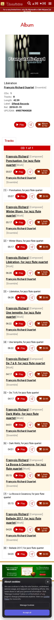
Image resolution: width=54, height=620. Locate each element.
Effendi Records (20, 103)
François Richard (17, 156)
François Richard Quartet (19, 87)
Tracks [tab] (9, 140)
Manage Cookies (27, 605)
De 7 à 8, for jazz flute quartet (25, 363)
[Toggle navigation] (50, 3)
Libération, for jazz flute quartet (27, 262)
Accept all (27, 612)
